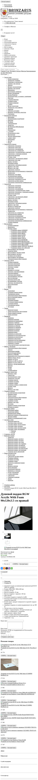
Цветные (10, 120)
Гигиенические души (14, 377)
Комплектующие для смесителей (18, 448)
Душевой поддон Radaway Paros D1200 (12, 741)
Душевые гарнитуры (10, 372)
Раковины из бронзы (14, 326)
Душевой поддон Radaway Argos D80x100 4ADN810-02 (17, 694)
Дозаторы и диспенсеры (15, 82)
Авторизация (8, 6)
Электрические (12, 123)
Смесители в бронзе (10, 144)
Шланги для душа (13, 166)
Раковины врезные (13, 319)
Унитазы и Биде (9, 260)
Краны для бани (12, 161)
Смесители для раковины (15, 149)
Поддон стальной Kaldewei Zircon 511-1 (13, 684)
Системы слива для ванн (15, 426)
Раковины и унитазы (14, 471)
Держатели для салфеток (15, 107)
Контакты (9, 72)
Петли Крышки (12, 467)
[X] (7, 568)
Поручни (10, 98)
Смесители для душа (14, 160)
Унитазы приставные (14, 275)
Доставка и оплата (15, 71)
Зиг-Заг (10, 141)
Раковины (7, 316)
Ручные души (12, 157)
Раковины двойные (13, 322)
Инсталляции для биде (14, 254)
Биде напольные (13, 284)
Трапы (6, 308)
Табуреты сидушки (13, 111)
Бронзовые (11, 117)
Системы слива (9, 420)
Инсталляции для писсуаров (16, 252)
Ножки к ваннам (13, 466)
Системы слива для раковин (16, 429)
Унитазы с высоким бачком (16, 271)
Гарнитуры (11, 375)
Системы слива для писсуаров (17, 427)
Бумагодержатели (13, 79)
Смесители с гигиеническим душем (18, 190)
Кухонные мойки (9, 408)
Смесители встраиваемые (15, 177)
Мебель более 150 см (14, 357)
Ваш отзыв (4, 628)
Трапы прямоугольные (14, 313)
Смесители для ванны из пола (17, 179)
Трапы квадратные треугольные (17, 311)
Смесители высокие (14, 155)
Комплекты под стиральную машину (19, 356)
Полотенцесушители (10, 115)
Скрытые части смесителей (16, 451)
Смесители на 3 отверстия (16, 150)
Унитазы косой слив (14, 279)
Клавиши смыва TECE (18, 236)
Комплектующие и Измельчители (18, 415)
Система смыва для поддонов (17, 424)
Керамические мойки (14, 413)
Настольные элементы (14, 91)
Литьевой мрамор (13, 300)
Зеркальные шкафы (13, 351)
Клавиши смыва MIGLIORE (19, 244)
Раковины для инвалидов (15, 324)
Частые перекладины (14, 136)
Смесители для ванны (14, 146)
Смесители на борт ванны (16, 181)
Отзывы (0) (7, 583)
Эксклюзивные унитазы (15, 276)
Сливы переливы (13, 474)
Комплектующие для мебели (16, 445)
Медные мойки (12, 416)
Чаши (9, 287)
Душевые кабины (9, 391)
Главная (3, 71)
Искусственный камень (15, 297)
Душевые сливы (13, 461)
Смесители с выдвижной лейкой (17, 158)
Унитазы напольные (14, 263)
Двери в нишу (12, 396)
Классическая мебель (14, 353)
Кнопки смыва (12, 228)
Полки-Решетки (12, 95)
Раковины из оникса (14, 329)
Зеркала (10, 85)
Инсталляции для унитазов (16, 249)
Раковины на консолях (14, 334)
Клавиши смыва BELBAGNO (20, 241)
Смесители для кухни (14, 147)
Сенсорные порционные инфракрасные (20, 182)
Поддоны (10, 404)
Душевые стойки (13, 383)
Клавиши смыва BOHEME (19, 240)
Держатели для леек (14, 378)
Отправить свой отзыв (7, 637)
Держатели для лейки (14, 174)
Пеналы (10, 365)
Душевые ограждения (14, 399)
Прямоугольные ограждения (16, 405)
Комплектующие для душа (16, 442)
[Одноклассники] (4, 568)
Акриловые (11, 291)
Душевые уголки (13, 400)
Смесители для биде (14, 169)
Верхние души (12, 373)
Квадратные (11, 134)
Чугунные (11, 306)
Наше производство (10, 453)
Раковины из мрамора (14, 327)
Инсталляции (8, 224)
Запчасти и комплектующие (16, 463)
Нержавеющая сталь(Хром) (16, 118)
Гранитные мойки (13, 412)
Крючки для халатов (14, 88)
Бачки (9, 286)
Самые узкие (12, 138)
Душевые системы (13, 381)
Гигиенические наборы (15, 176)
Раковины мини (12, 332)
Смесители (7, 184)
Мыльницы (11, 90)
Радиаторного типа (13, 133)
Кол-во (6, 564)
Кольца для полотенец (14, 87)
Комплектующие (13, 310)
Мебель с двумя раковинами (16, 364)
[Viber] (9, 568)
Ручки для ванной (13, 472)
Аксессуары (7, 77)
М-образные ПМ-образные (16, 126)
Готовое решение (13, 222)
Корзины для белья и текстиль (17, 112)
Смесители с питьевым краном (17, 165)
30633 (2, 751)
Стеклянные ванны (13, 305)
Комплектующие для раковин (17, 447)
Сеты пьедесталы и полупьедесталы (19, 345)
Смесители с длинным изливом (17, 154)
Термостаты (11, 173)
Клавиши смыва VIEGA (18, 238)
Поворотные (11, 130)
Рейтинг (3, 633)
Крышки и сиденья (13, 270)
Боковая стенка (12, 394)
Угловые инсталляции (14, 255)
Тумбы (10, 369)
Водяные (10, 122)
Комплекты (11, 227)
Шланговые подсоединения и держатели (20, 171)
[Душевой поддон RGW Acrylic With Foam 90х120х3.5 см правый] (18, 532)
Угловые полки (12, 101)
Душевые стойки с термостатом (17, 384)
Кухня (13, 432)
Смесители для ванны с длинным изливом (20, 192)
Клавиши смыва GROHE (19, 232)
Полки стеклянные (13, 93)
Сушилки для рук (9, 434)
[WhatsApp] (12, 568)
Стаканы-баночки (13, 99)
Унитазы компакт (13, 273)
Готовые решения (13, 103)
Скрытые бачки (12, 251)
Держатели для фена (14, 80)
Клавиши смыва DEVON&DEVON (22, 243)
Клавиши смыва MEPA (18, 233)
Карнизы (10, 109)
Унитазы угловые (13, 267)
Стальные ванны (13, 303)
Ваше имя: (4, 621)
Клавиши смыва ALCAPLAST (20, 247)
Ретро (9, 142)
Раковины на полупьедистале (17, 335)
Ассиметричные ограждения (16, 392)
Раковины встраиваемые (15, 321)
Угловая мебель (12, 370)
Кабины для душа (13, 402)
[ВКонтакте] (2, 568)
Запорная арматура (13, 421)
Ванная (13, 431)
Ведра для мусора (13, 106)
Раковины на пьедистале (15, 337)
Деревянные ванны (13, 294)
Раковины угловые (13, 343)
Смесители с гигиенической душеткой (19, 152)
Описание (7, 581)
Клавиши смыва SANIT (18, 235)
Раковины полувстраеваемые (16, 340)
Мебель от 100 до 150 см (15, 361)
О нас (7, 71)
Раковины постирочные (15, 341)
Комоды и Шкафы (13, 354)
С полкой (10, 131)
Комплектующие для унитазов (17, 450)
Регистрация (8, 4)
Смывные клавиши (13, 477)
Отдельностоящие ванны (15, 302)
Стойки (10, 104)
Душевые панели (13, 380)
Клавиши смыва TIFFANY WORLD (22, 246)
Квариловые (11, 298)
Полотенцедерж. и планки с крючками (19, 96)
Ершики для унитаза (14, 83)
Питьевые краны (13, 163)
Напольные (11, 139)
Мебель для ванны (9, 346)
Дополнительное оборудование (17, 259)
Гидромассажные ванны (15, 292)
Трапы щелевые (12, 314)
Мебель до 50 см (13, 359)
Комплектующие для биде (16, 439)
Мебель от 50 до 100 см (15, 362)
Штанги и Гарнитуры (14, 206)
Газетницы (11, 114)
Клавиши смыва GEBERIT (19, 230)
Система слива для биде (15, 423)
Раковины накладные (14, 338)
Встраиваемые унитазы (15, 281)
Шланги (10, 388)
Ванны (6, 289)
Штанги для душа (13, 168)
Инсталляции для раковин (16, 257)
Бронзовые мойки (13, 410)
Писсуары (11, 268)
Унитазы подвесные (14, 265)
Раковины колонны (13, 330)
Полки (10, 367)
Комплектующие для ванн (16, 440)
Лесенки (10, 128)
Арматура (11, 125)
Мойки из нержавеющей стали (17, 418)
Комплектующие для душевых (17, 443)
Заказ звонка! (13, 21)
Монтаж (23, 71)
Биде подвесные (13, 278)
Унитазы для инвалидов (15, 283)
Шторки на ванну (13, 407)
